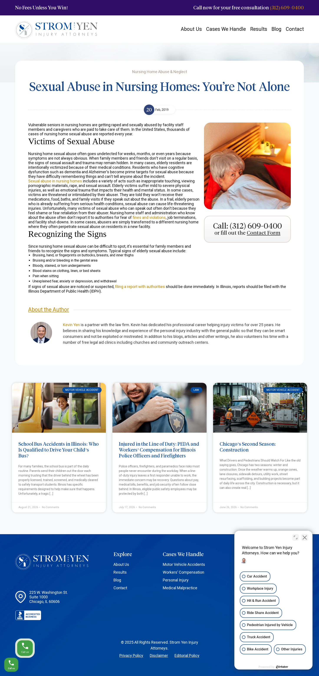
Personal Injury (176, 580)
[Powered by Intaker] (282, 667)
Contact (295, 29)
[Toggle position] (295, 537)
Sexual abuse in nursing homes (55, 181)
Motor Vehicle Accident (82, 389)
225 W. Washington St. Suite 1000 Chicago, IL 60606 (48, 597)
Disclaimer (159, 655)
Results (258, 29)
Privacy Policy (131, 655)
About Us (191, 29)
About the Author (48, 309)
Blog (276, 29)
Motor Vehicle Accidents (184, 564)
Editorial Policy (186, 655)
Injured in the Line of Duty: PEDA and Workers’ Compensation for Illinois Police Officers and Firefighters (159, 450)
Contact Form (263, 233)
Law (196, 389)
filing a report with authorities (140, 286)
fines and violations (149, 217)
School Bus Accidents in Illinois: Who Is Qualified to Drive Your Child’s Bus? (58, 450)
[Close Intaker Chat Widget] (304, 537)
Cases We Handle (226, 29)
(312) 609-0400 (287, 8)
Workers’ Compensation (183, 572)
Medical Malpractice (180, 588)
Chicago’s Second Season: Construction (248, 447)
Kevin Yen (71, 324)
